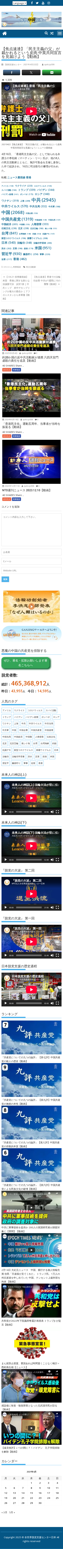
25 (57, 1497)
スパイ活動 (9, 190)
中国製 (24, 224)
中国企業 (32, 213)
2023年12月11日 (12, 486)
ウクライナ (23, 185)
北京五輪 (36, 228)
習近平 (11, 253)
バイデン (45, 190)
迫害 (6, 259)
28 (22, 1503)
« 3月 (4, 1512)
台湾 (9, 233)
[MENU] (59, 33)
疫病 (28, 248)
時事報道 (17, 267)
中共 (44, 200)
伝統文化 (9, 228)
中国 (12, 212)
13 (14, 1492)
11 (57, 1487)
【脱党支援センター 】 (21, 64)
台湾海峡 (25, 234)
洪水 (6, 248)
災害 (17, 248)
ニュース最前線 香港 (19, 177)
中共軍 (54, 206)
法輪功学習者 (42, 242)
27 (14, 1503)
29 (31, 1503)
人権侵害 (40, 224)
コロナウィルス (43, 186)
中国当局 (54, 220)
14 (22, 1492)
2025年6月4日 (10, 353)
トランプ (27, 190)
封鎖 (36, 234)
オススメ (8, 267)
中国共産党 (17, 219)
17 (48, 1492)
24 (48, 1497)
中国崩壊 (41, 220)
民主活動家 (31, 267)
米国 (43, 247)
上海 (25, 200)
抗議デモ (48, 234)
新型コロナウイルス (13, 238)
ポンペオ (26, 194)
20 (14, 1497)
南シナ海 (51, 228)
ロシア (42, 194)
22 (31, 1497)
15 (31, 1492)
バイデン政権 (10, 194)
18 (57, 1492)
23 (40, 1497)
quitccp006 (26, 353)
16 (40, 1492)
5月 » (12, 1512)
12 (5, 1492)
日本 (8, 242)
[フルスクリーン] (57, 811)
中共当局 (38, 206)
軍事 (45, 254)
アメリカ (7, 186)
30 (40, 1503)
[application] (31, 798)
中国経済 (9, 224)
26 (5, 1503)
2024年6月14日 (11, 419)
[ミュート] (52, 811)
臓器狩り (30, 254)
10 (48, 1487)
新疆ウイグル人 (37, 238)
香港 (20, 259)
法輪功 (24, 242)
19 (5, 1497)
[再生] (5, 811)
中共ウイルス (14, 206)
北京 (23, 228)
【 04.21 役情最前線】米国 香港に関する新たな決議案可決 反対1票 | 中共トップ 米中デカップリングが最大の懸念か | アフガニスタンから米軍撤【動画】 (16, 287)
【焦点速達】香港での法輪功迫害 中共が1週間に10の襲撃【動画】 (46, 280)
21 (22, 1497)
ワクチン (10, 200)
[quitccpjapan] (4, 33)
